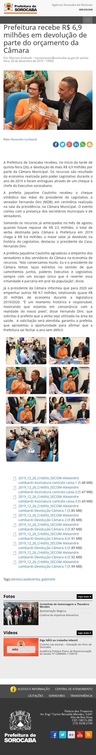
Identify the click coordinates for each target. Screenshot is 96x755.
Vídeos (46, 632)
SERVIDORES (57, 696)
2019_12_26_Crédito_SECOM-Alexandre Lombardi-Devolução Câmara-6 (48, 554)
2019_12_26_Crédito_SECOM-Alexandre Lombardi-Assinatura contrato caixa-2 (48, 489)
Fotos (46, 596)
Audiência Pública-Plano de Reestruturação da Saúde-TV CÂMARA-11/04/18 (66, 652)
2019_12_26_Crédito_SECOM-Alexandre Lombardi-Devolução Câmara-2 (48, 517)
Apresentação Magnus (53, 611)
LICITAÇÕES (35, 696)
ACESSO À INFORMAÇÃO (34, 689)
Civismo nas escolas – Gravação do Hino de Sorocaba (66, 646)
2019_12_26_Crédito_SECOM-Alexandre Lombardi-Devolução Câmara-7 (48, 564)
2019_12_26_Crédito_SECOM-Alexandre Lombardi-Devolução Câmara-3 (48, 526)
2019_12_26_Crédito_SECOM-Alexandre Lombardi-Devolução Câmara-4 (48, 536)
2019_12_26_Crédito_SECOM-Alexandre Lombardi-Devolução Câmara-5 (48, 545)
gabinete (48, 579)
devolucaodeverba (25, 579)
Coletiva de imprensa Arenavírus (59, 615)
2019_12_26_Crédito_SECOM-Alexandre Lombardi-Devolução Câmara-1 (48, 508)
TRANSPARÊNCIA (81, 696)
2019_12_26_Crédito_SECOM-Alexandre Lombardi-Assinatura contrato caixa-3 (48, 498)
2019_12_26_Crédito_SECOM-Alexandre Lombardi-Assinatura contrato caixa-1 (48, 480)
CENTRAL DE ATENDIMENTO (74, 689)
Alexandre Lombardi (23, 139)
